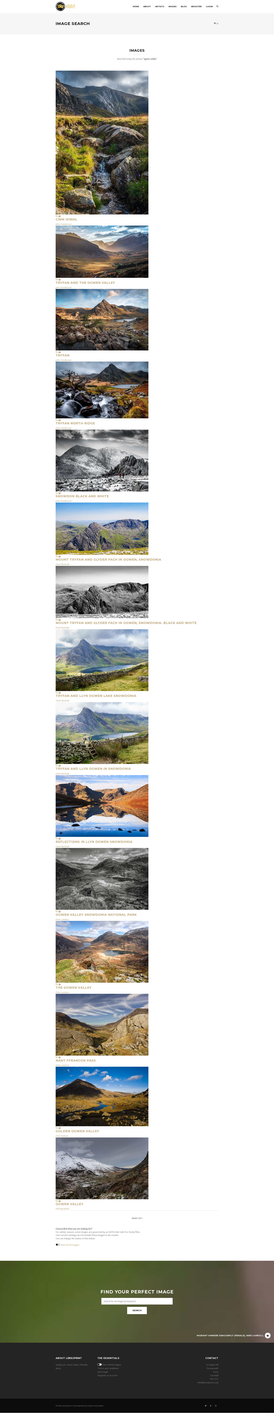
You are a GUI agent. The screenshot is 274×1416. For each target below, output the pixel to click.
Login (209, 6)
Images (173, 6)
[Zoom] (57, 216)
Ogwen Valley (69, 1204)
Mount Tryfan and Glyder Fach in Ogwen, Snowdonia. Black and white (126, 623)
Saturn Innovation (95, 1405)
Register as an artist (107, 1375)
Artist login (102, 1371)
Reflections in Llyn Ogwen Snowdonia (94, 842)
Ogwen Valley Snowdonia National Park (96, 914)
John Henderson (63, 224)
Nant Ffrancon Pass (76, 1060)
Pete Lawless (62, 919)
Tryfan (62, 355)
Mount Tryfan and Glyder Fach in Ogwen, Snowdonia (108, 559)
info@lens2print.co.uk (208, 1382)
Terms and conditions (108, 1368)
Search (137, 1310)
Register (196, 6)
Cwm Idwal (66, 219)
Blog (184, 6)
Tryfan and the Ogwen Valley (85, 283)
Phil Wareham (62, 1208)
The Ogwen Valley (73, 987)
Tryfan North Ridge (75, 423)
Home (136, 6)
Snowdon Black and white (82, 496)
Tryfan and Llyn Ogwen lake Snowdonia (96, 696)
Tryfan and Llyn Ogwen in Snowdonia (93, 768)
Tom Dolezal (62, 1135)
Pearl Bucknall (62, 564)
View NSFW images (70, 1244)
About (147, 6)
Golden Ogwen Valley (77, 1131)
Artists (159, 6)
